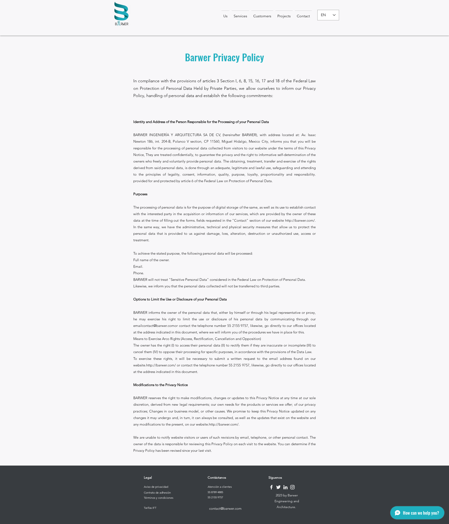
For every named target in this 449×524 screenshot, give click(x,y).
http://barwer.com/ (161, 365)
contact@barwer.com (158, 325)
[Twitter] (278, 487)
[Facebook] (271, 487)
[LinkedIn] (285, 487)
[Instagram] (292, 487)
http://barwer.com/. (300, 220)
